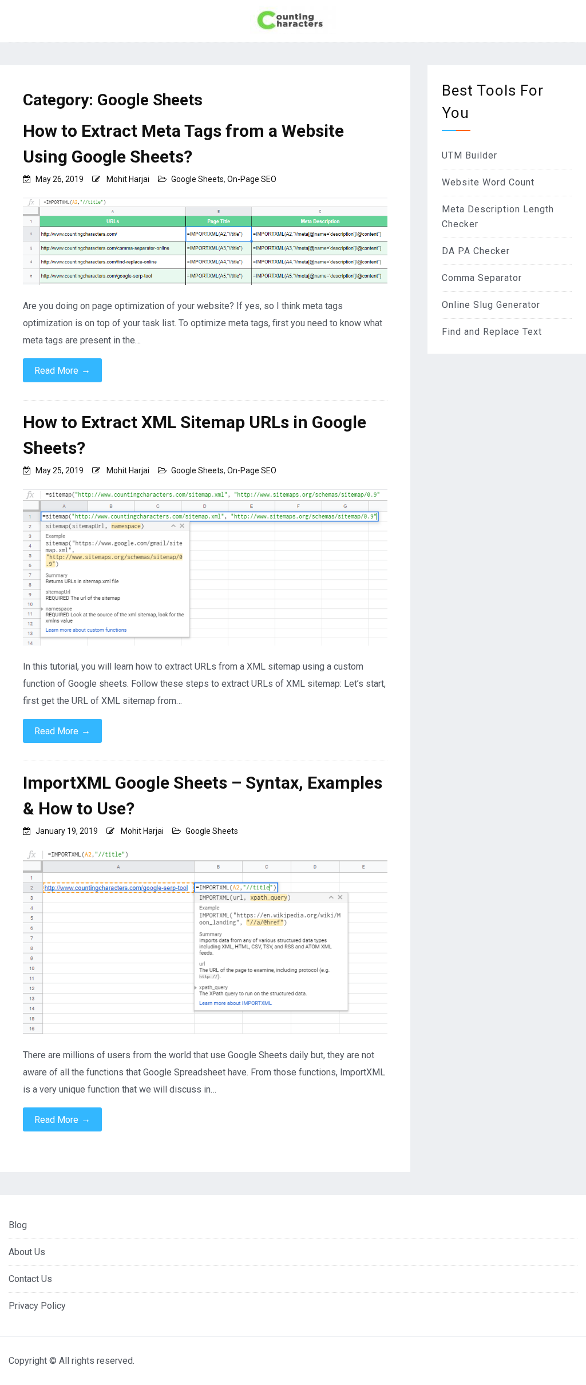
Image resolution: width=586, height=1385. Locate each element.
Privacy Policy (37, 1305)
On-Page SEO (251, 179)
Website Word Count (488, 182)
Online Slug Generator (491, 304)
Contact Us (30, 1278)
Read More (62, 370)
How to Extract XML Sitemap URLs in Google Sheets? (194, 435)
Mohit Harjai (127, 179)
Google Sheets (197, 179)
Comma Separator (482, 277)
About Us (27, 1251)
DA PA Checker (476, 251)
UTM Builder (469, 155)
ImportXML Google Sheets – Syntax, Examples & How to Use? (202, 795)
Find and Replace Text (492, 331)
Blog (18, 1225)
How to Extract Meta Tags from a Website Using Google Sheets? (183, 144)
